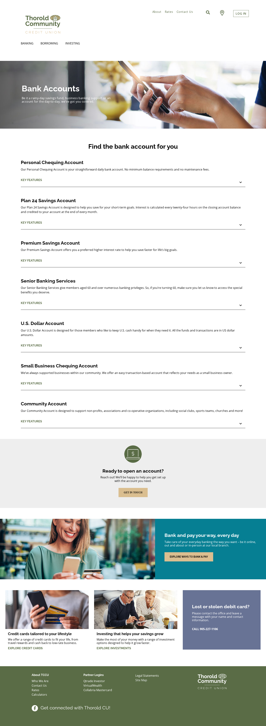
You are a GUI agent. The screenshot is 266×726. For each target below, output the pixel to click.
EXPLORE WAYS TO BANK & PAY (189, 556)
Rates (169, 12)
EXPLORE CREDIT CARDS (25, 648)
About (156, 12)
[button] (133, 181)
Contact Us (185, 12)
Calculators (39, 695)
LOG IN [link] (241, 14)
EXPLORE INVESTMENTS (114, 648)
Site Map (141, 680)
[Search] (208, 12)
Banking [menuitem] (27, 43)
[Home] (63, 23)
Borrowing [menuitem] (49, 43)
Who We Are (40, 681)
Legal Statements (147, 676)
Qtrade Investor (94, 681)
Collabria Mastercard (97, 690)
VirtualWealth (93, 686)
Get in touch (133, 492)
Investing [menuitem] (72, 43)
